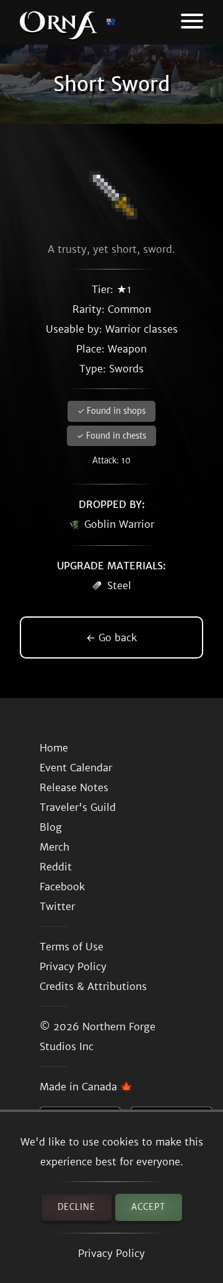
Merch (54, 847)
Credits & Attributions (93, 986)
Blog (51, 827)
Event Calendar (76, 767)
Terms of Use (71, 946)
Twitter (57, 906)
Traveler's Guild (78, 807)
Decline (76, 1207)
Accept (148, 1207)
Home (54, 748)
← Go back (111, 637)
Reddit (56, 866)
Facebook (62, 886)
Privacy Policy (111, 1253)
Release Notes (74, 787)
